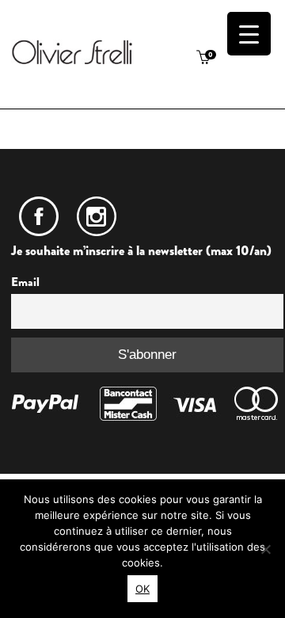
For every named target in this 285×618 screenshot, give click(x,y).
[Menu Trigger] (249, 33)
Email (25, 282)
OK (142, 588)
